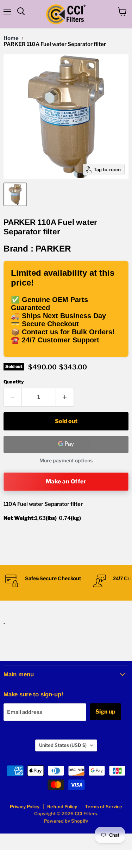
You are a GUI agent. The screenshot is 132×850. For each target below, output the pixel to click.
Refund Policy (62, 806)
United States (63, 745)
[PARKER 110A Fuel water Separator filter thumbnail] (15, 194)
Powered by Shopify (66, 821)
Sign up (105, 711)
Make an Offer (66, 481)
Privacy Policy (24, 806)
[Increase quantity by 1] (65, 397)
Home (11, 38)
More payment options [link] (66, 460)
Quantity (14, 381)
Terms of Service (103, 806)
